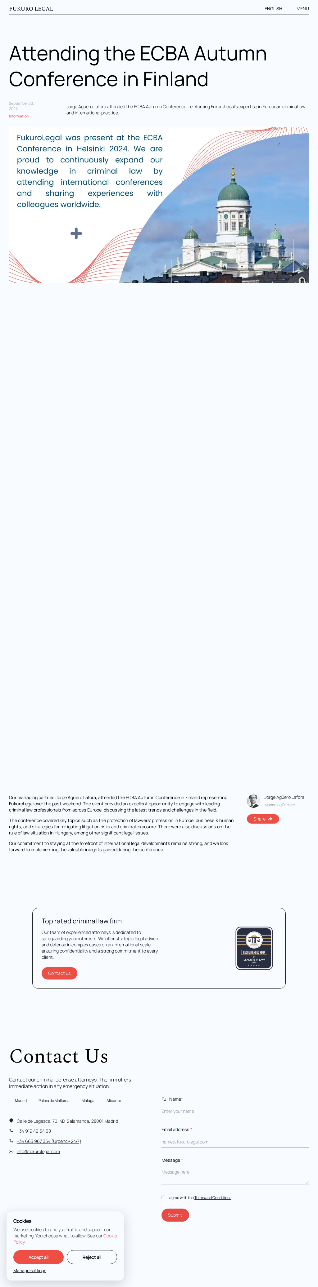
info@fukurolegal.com (38, 1151)
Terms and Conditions (212, 1197)
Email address (176, 1129)
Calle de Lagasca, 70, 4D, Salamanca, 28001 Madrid (67, 1121)
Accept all (38, 1257)
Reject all (92, 1257)
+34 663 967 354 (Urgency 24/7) (49, 1141)
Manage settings (29, 1270)
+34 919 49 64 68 (34, 1131)
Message (172, 1160)
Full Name (172, 1099)
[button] (276, 8)
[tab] (21, 1100)
